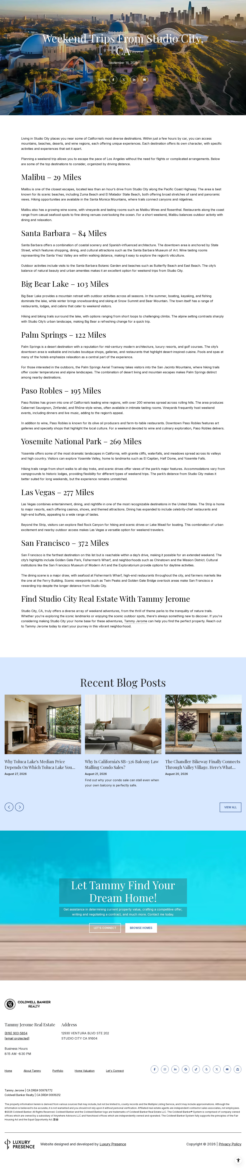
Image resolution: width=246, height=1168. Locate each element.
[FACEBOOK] (154, 1069)
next (19, 807)
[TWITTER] (217, 1069)
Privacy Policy (230, 1144)
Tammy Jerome (135, 621)
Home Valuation (85, 1070)
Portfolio (57, 1070)
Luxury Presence (113, 1144)
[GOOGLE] (185, 1069)
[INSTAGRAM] (165, 1069)
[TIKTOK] (196, 1069)
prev (9, 807)
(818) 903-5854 (16, 1033)
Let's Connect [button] (105, 927)
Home (8, 1070)
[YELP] (206, 1069)
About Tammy (32, 1070)
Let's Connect (115, 1070)
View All (230, 807)
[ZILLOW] (237, 1069)
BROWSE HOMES (141, 927)
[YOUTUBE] (227, 1069)
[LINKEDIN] (175, 1069)
